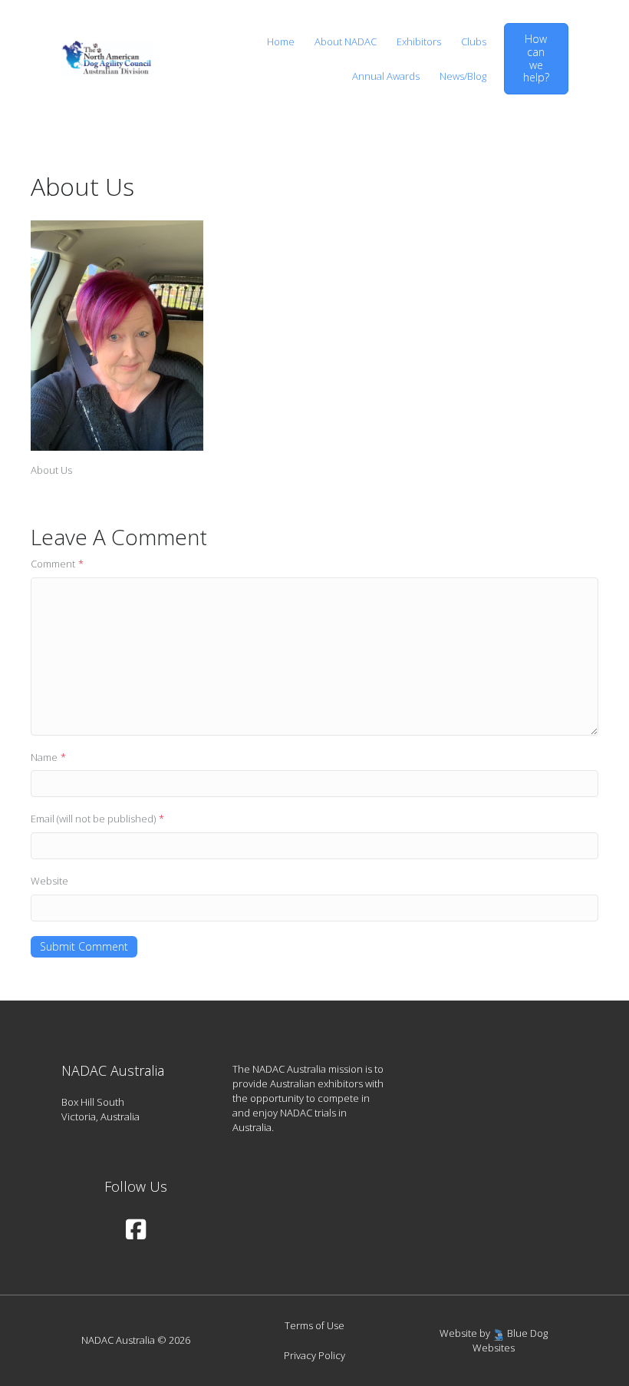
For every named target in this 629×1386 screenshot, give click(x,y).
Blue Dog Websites (510, 1340)
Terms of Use (314, 1325)
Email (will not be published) (97, 818)
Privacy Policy (314, 1355)
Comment (57, 564)
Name (48, 757)
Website (49, 881)
